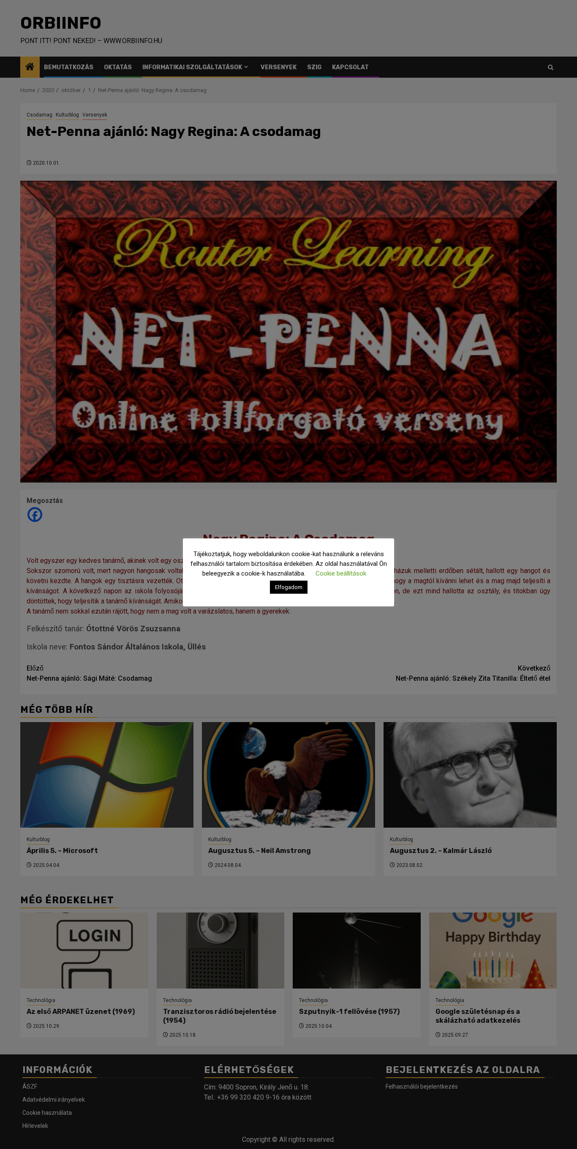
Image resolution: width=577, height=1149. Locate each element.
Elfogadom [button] (288, 587)
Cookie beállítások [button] (341, 573)
